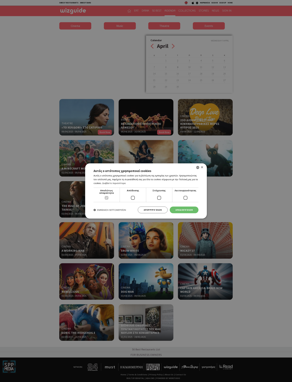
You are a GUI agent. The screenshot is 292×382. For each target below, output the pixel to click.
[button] (110, 210)
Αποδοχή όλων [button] (184, 209)
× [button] (202, 167)
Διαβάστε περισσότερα (114, 183)
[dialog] (146, 191)
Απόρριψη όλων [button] (153, 209)
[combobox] (197, 167)
